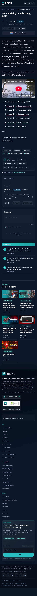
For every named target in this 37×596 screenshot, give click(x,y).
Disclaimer (23, 583)
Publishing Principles (9, 418)
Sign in (6, 227)
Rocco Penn (12, 21)
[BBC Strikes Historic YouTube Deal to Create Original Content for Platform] (10, 319)
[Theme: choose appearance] (26, 3)
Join (19, 554)
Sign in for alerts (27, 203)
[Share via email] (23, 167)
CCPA (13, 585)
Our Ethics (20, 418)
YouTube (26, 153)
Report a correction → (19, 172)
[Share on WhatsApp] (15, 167)
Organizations (7, 150)
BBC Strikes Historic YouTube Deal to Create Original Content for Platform (10, 332)
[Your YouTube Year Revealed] (10, 345)
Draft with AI (22, 159)
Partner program (21, 538)
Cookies (17, 583)
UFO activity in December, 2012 (18, 106)
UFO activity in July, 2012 (15, 126)
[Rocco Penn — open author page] (4, 22)
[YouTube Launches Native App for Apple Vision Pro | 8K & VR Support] (27, 294)
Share (11, 28)
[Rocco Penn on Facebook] (8, 203)
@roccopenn (7, 191)
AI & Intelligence (8, 351)
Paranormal (17, 150)
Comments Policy (6, 585)
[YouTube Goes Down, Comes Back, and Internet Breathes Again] (27, 319)
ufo (4, 153)
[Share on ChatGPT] (5, 167)
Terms (11, 583)
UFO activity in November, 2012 (18, 110)
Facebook (23, 163)
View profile (16, 203)
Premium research (9, 538)
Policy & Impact (8, 300)
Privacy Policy (5, 583)
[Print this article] (26, 167)
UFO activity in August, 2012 (17, 122)
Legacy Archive (11, 9)
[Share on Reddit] (12, 167)
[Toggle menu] (33, 3)
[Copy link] (19, 167)
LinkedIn (9, 163)
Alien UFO (7, 138)
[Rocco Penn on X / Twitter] (5, 203)
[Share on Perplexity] (8, 167)
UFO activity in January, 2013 (17, 102)
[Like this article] (3, 28)
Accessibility (20, 585)
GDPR (26, 585)
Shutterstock (26, 150)
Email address (6, 546)
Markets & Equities (8, 326)
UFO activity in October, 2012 (17, 114)
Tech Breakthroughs (26, 300)
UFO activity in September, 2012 (18, 118)
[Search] (30, 3)
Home (3, 9)
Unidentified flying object (15, 153)
